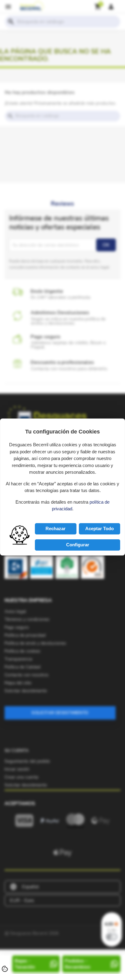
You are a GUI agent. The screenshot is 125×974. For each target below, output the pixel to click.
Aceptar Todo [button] (99, 528)
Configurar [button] (77, 544)
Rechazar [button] (56, 528)
